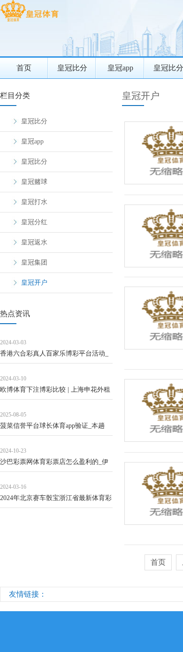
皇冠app (120, 68)
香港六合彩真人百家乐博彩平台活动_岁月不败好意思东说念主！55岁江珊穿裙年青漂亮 (56, 357)
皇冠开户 (34, 282)
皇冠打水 (34, 201)
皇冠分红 (34, 222)
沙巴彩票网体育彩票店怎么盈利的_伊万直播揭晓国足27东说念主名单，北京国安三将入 (56, 465)
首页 (23, 68)
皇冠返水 (34, 242)
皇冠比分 (72, 68)
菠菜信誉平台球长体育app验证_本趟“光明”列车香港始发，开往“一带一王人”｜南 (53, 429)
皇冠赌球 (34, 181)
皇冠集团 (34, 262)
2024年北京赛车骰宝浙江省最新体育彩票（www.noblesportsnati (56, 501)
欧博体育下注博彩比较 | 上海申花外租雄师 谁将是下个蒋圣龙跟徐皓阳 (55, 393)
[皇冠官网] (29, 21)
